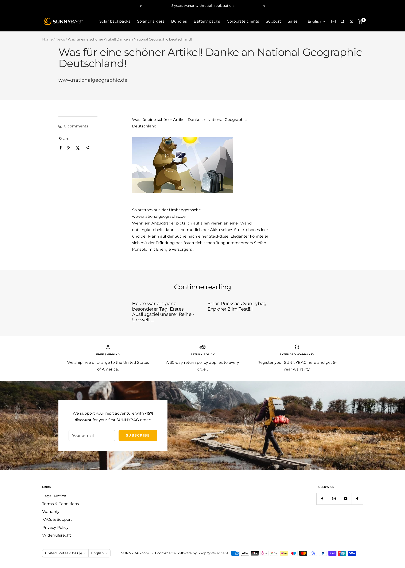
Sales (293, 21)
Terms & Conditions (60, 504)
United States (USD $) (63, 553)
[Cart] (360, 21)
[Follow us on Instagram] (334, 498)
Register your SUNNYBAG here (287, 362)
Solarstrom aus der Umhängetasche (166, 210)
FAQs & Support (57, 519)
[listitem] (61, 148)
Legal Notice (54, 496)
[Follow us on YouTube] (345, 498)
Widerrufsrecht (56, 535)
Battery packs (207, 21)
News (60, 39)
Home (47, 39)
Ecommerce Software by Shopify (182, 553)
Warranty (50, 511)
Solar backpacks (114, 21)
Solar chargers (150, 21)
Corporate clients (243, 21)
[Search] (342, 21)
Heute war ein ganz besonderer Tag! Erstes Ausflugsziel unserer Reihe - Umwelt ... (163, 312)
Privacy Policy (55, 527)
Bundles (179, 21)
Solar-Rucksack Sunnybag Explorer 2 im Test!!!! (237, 306)
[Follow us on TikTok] (357, 498)
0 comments (76, 126)
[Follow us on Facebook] (322, 498)
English (314, 21)
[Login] (351, 21)
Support (273, 21)
